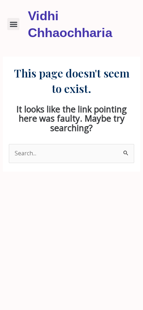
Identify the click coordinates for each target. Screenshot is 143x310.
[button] (13, 24)
